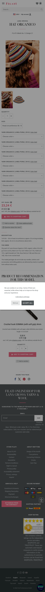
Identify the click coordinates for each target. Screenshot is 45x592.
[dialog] (22, 296)
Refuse (15, 303)
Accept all (28, 303)
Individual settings (22, 297)
